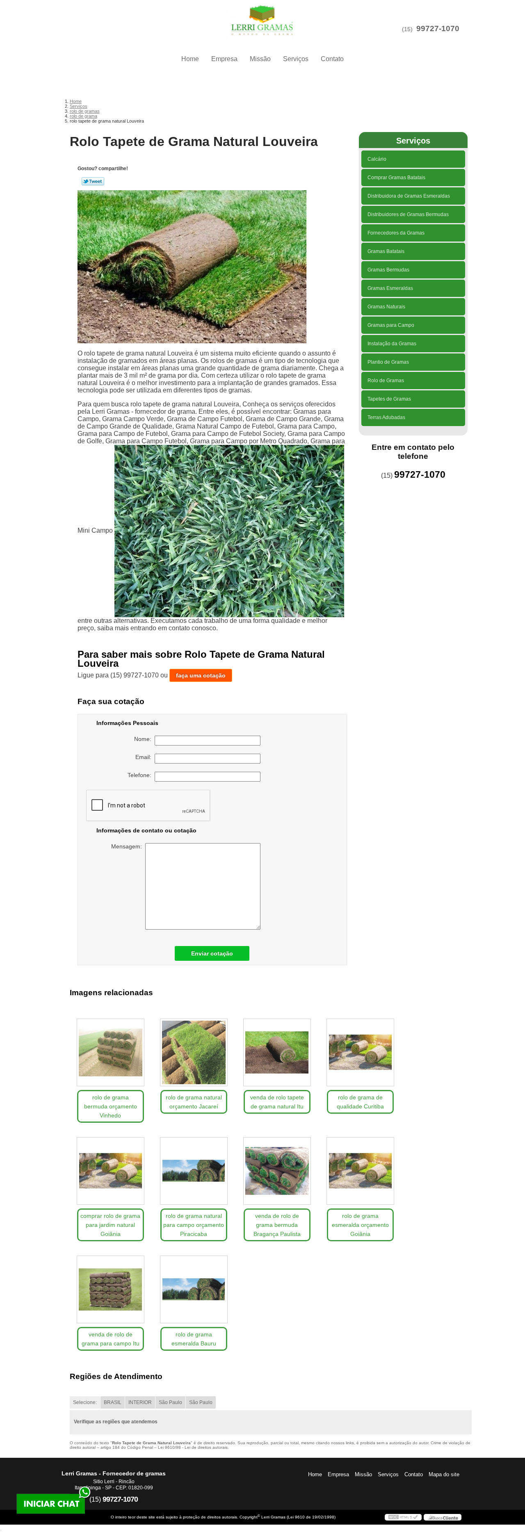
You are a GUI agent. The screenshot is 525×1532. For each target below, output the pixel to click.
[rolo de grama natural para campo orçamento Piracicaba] (193, 1170)
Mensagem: (128, 846)
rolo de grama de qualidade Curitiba (360, 1102)
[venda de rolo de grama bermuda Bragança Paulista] (277, 1170)
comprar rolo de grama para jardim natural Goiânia (110, 1225)
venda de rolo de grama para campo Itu (110, 1339)
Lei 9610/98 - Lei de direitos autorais (193, 1447)
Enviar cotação (212, 953)
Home (190, 58)
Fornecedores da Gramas (396, 233)
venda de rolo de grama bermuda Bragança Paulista (277, 1225)
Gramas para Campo (391, 325)
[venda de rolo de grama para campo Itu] (110, 1289)
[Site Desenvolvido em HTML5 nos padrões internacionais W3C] (403, 1517)
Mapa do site (444, 1474)
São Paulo (170, 1402)
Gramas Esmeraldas (390, 288)
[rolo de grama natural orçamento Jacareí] (193, 1052)
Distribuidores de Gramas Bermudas (408, 214)
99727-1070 (437, 28)
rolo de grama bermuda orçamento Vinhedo (110, 1106)
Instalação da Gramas (392, 344)
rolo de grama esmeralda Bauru (193, 1339)
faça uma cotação (201, 675)
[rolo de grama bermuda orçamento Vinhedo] (110, 1052)
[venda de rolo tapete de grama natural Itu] (277, 1052)
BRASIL (112, 1402)
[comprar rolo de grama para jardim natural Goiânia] (110, 1170)
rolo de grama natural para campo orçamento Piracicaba (193, 1225)
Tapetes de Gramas (389, 399)
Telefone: (141, 775)
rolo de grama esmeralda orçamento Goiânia (360, 1225)
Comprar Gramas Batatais (396, 177)
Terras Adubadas (386, 417)
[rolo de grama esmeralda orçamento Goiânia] (360, 1170)
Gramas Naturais (386, 307)
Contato (332, 58)
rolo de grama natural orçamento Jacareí (194, 1102)
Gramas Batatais (386, 251)
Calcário (377, 159)
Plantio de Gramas (388, 362)
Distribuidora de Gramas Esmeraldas (409, 196)
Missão (260, 58)
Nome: (144, 739)
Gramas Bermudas (388, 270)
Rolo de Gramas (386, 380)
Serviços (295, 58)
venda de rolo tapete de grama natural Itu (277, 1102)
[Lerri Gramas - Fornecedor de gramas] (262, 16)
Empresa (224, 58)
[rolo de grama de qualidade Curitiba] (360, 1052)
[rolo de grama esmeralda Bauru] (193, 1289)
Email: (145, 757)
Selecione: (85, 1402)
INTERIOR (140, 1402)
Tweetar (93, 181)
